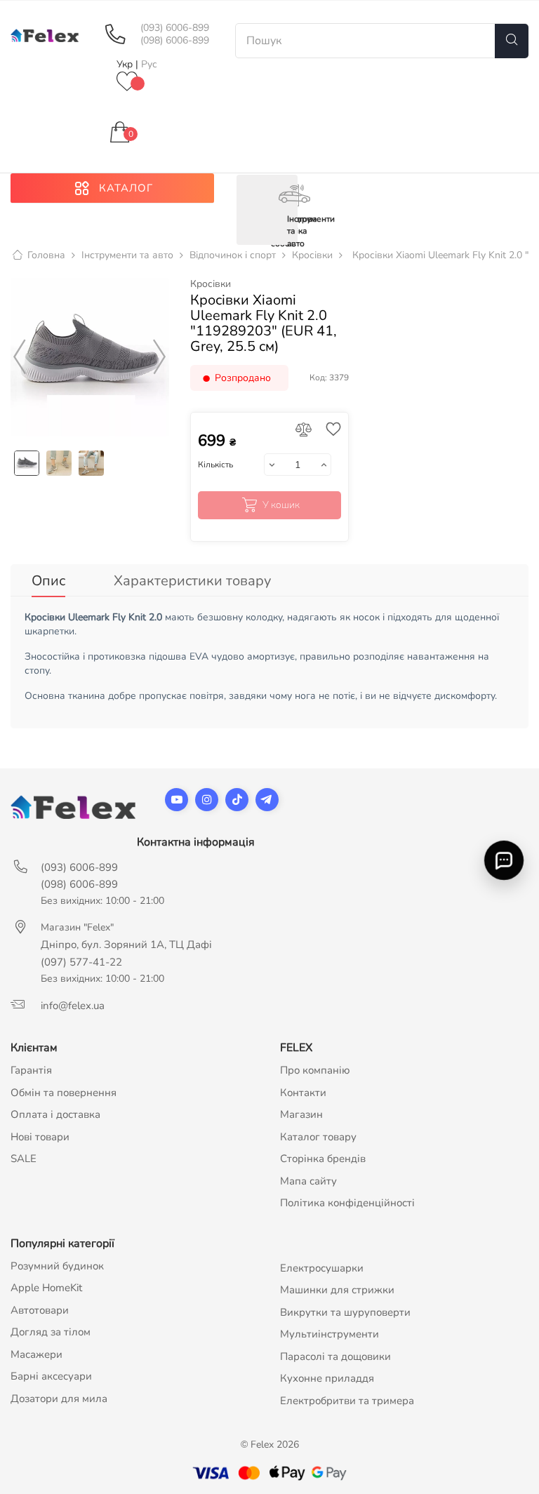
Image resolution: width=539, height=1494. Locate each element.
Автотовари (40, 1310)
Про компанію (315, 1070)
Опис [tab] (48, 580)
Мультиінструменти (329, 1334)
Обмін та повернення (64, 1093)
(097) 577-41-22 (81, 962)
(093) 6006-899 (174, 28)
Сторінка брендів (323, 1159)
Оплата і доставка (55, 1114)
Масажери (36, 1354)
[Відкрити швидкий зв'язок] (504, 860)
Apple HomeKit (46, 1288)
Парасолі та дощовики (335, 1356)
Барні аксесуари (51, 1376)
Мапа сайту (308, 1181)
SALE (23, 1159)
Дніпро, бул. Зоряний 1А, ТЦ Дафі (126, 945)
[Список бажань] (127, 82)
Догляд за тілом (51, 1332)
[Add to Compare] (304, 430)
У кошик (281, 505)
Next (160, 357)
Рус (149, 64)
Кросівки (210, 284)
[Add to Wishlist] (330, 430)
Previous (19, 357)
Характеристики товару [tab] (192, 580)
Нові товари (40, 1137)
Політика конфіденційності (347, 1203)
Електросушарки (322, 1268)
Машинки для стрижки (337, 1290)
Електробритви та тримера (347, 1401)
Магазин (301, 1114)
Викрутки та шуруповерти (345, 1312)
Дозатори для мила (59, 1399)
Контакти (303, 1093)
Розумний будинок (57, 1266)
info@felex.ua (73, 1006)
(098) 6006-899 (174, 40)
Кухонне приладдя (327, 1378)
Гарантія (31, 1070)
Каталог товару (318, 1137)
